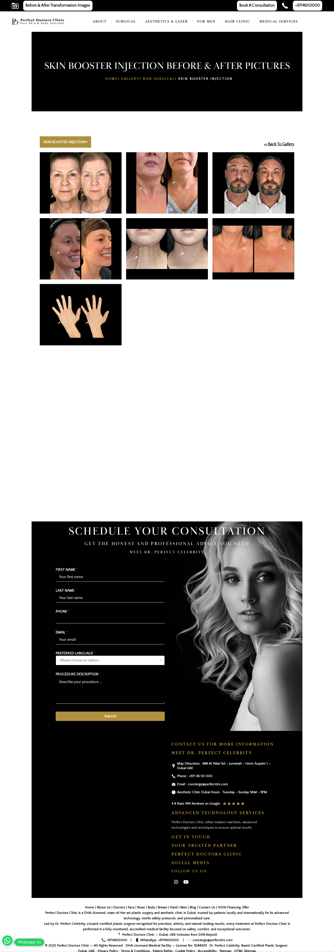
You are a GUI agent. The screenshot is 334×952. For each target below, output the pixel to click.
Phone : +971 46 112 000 (194, 776)
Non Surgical (159, 79)
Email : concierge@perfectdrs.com (202, 784)
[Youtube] (185, 882)
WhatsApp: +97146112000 (159, 940)
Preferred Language (76, 653)
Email (62, 632)
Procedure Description (78, 674)
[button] (7, 940)
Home (111, 79)
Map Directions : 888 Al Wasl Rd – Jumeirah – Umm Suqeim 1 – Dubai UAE (223, 766)
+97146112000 (117, 940)
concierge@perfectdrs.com (212, 940)
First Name (67, 570)
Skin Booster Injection (64, 142)
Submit (110, 716)
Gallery (130, 79)
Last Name (66, 590)
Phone (63, 611)
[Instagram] (176, 882)
